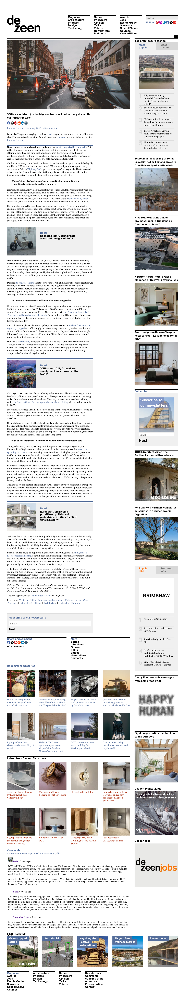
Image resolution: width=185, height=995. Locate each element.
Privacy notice (94, 984)
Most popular (144, 46)
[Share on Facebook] (9, 123)
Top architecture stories (150, 41)
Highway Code (34, 169)
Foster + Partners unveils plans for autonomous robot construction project (158, 133)
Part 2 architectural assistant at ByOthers (158, 630)
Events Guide (128, 22)
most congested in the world (71, 147)
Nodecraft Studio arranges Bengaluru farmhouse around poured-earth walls (158, 122)
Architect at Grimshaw (155, 619)
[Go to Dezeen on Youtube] (174, 23)
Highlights (64, 603)
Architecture (76, 20)
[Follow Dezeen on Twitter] (171, 23)
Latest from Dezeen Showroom (26, 758)
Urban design (26, 603)
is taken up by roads (78, 198)
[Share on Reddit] (19, 123)
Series (98, 17)
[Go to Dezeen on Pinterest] (157, 23)
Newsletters (102, 31)
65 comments (50, 128)
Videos (98, 28)
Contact (90, 987)
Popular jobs (144, 569)
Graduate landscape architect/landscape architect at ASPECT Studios (158, 653)
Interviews (100, 20)
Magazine (74, 17)
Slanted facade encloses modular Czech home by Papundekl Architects (156, 145)
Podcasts (100, 33)
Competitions (128, 33)
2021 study (24, 341)
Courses (125, 31)
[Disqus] (68, 892)
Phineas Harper (15, 128)
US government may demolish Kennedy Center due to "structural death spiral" (157, 99)
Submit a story (94, 978)
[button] (176, 36)
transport (62, 137)
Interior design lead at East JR (157, 641)
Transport (12, 603)
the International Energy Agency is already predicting (41, 402)
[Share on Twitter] (12, 123)
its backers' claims (24, 282)
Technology (75, 28)
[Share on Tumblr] (26, 123)
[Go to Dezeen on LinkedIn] (164, 23)
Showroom (126, 25)
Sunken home (158, 938)
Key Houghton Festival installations (88, 942)
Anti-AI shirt (51, 938)
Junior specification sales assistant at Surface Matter (157, 663)
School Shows (129, 28)
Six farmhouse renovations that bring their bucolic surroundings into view (157, 110)
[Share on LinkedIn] (22, 123)
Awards (125, 17)
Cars (85, 600)
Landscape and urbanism (50, 600)
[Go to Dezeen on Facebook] (168, 23)
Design (72, 25)
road (49, 134)
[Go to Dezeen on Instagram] (161, 23)
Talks (97, 25)
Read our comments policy (47, 853)
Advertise (91, 981)
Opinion (99, 22)
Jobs (123, 20)
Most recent (165, 46)
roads (38, 603)
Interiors (73, 22)
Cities (33, 600)
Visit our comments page (19, 853)
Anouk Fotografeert (40, 595)
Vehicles (23, 600)
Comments (92, 976)
